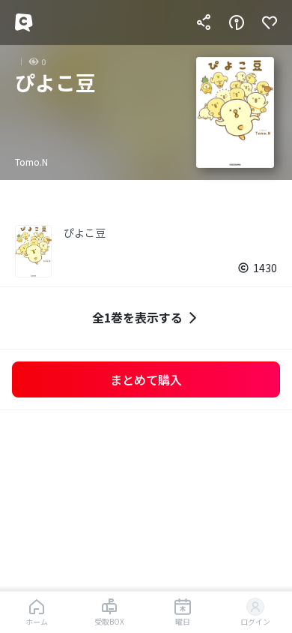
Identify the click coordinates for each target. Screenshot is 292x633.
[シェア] (204, 22)
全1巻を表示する (137, 317)
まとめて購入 (146, 379)
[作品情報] (237, 22)
